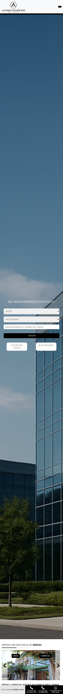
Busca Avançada (46, 345)
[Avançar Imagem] (58, 665)
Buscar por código (16, 346)
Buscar (32, 335)
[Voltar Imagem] (5, 665)
